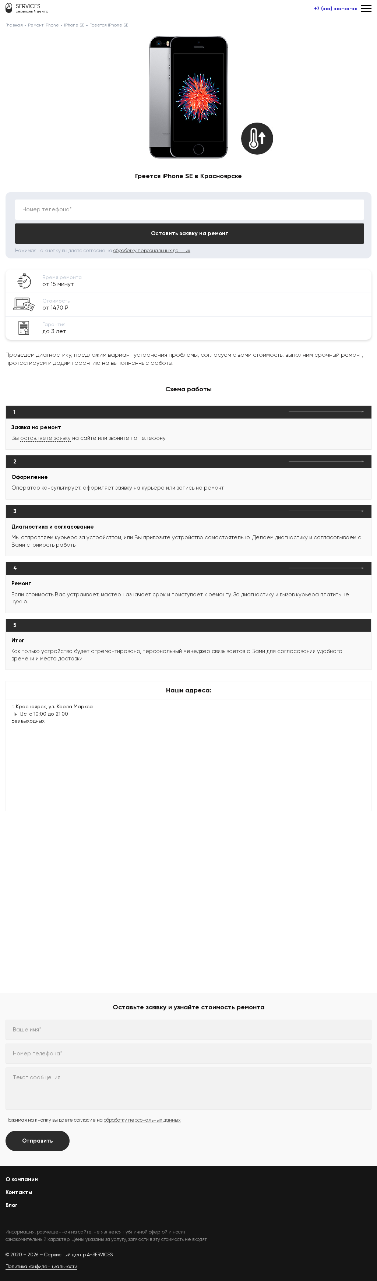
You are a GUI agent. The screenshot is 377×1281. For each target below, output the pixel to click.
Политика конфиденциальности (41, 1266)
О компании (22, 1179)
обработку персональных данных (151, 250)
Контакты (19, 1192)
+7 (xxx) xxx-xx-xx (335, 8)
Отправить (37, 1140)
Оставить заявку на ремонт (190, 233)
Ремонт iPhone (43, 25)
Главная (14, 25)
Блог (12, 1205)
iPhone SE (74, 25)
